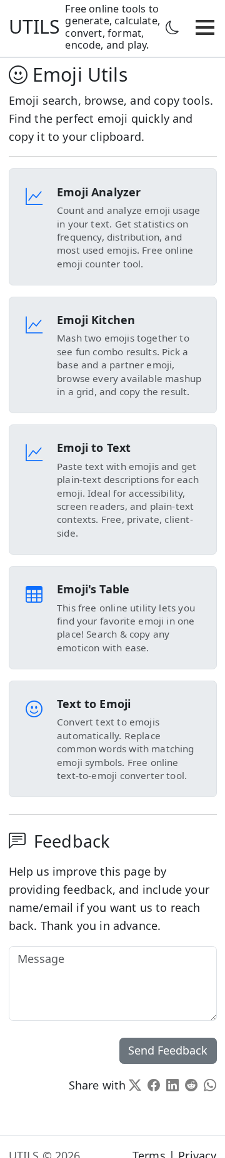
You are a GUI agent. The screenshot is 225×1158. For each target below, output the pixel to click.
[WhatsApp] (210, 1085)
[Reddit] (191, 1085)
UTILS (35, 26)
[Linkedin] (172, 1085)
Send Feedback (168, 1050)
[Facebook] (154, 1085)
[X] (135, 1085)
